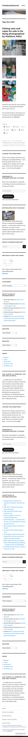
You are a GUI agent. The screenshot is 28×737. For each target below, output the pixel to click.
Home (4, 708)
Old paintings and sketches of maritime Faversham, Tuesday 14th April (14, 503)
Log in (5, 359)
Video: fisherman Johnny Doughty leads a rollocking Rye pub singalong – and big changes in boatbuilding (14, 542)
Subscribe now (8, 196)
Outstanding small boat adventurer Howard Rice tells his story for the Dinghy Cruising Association (14, 536)
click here (5, 273)
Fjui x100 (14, 144)
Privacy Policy (6, 723)
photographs (5, 145)
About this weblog (7, 712)
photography (12, 145)
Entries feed (7, 361)
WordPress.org (8, 366)
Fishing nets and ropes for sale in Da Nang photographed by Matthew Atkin (13, 32)
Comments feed (8, 363)
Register (6, 357)
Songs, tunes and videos (9, 719)
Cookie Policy (10, 730)
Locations (15, 142)
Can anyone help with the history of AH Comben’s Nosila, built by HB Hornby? (14, 318)
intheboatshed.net (10, 5)
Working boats (21, 142)
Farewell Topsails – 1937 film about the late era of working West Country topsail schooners (14, 522)
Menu (23, 5)
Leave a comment (21, 145)
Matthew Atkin (20, 144)
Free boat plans (6, 715)
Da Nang (10, 144)
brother (5, 144)
